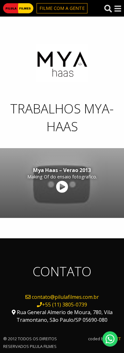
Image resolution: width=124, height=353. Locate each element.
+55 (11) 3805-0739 (64, 304)
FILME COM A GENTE (62, 8)
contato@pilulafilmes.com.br (65, 296)
